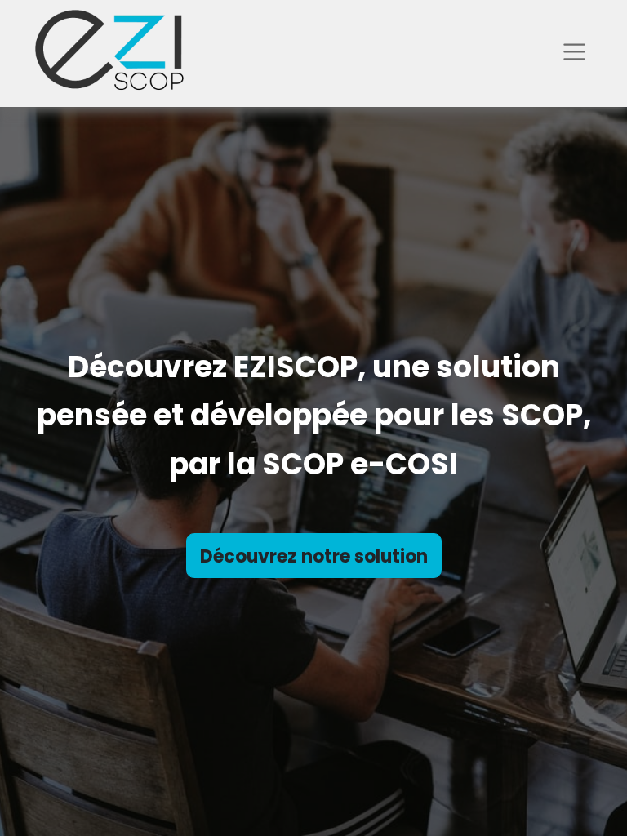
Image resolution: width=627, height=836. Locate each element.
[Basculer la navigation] (574, 51)
